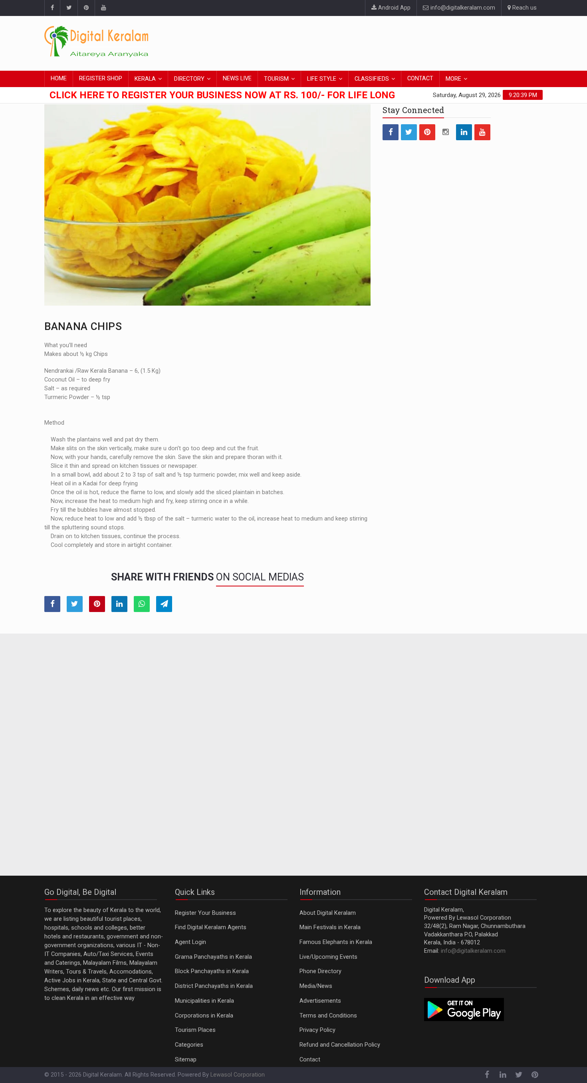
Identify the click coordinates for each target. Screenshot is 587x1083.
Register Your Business (205, 913)
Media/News (315, 986)
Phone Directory (320, 971)
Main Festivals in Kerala (330, 927)
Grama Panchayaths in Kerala (213, 957)
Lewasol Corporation (237, 1074)
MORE (453, 79)
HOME (59, 78)
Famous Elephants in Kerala (335, 942)
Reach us (524, 7)
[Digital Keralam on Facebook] (52, 8)
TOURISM (276, 79)
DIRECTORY (189, 79)
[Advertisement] (397, 42)
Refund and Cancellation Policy (339, 1044)
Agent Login (190, 942)
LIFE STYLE (321, 79)
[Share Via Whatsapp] (142, 604)
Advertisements (320, 1001)
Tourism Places (195, 1030)
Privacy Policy (317, 1030)
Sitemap (185, 1059)
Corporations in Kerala (204, 1015)
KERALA (145, 79)
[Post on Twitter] (75, 604)
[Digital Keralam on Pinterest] (86, 8)
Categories (189, 1044)
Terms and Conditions (328, 1015)
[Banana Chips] (207, 205)
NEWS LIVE (237, 78)
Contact (309, 1059)
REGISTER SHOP (100, 78)
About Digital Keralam (327, 913)
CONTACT (420, 78)
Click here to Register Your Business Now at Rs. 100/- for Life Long (222, 95)
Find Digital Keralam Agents (210, 927)
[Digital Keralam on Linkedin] (464, 132)
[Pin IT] (97, 604)
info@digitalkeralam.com (462, 7)
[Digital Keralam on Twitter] (68, 8)
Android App (394, 7)
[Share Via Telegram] (164, 604)
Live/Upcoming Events (328, 957)
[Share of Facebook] (52, 604)
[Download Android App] (464, 1009)
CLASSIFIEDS (372, 79)
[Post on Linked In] (119, 604)
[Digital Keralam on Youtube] (103, 8)
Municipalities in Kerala (204, 1001)
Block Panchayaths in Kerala (212, 971)
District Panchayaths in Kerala (214, 986)
